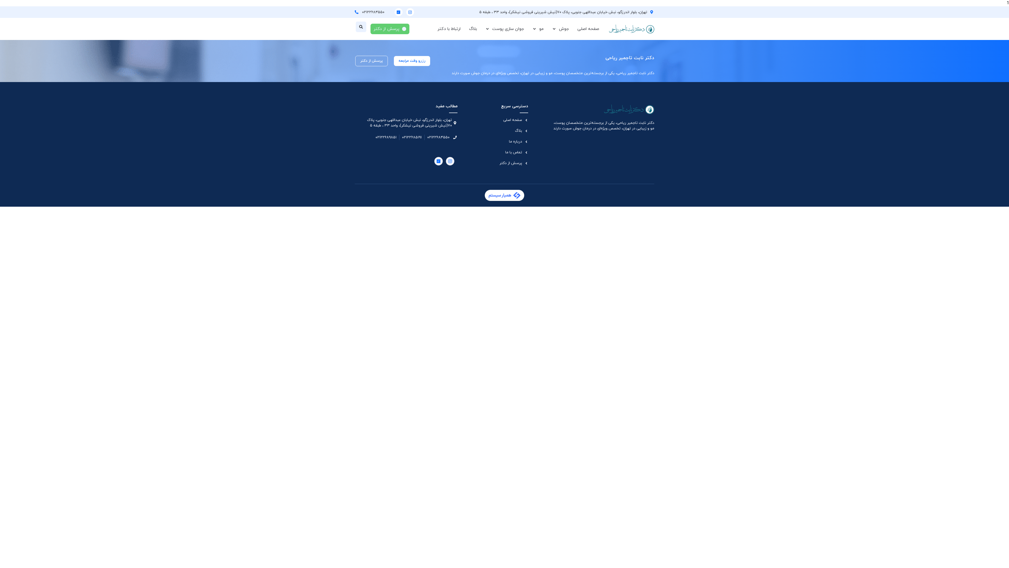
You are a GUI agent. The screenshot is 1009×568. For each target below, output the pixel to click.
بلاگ (473, 29)
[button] (361, 27)
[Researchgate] (399, 12)
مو (541, 29)
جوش (564, 29)
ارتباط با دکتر (449, 29)
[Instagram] (410, 12)
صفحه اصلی (588, 29)
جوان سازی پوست (508, 29)
